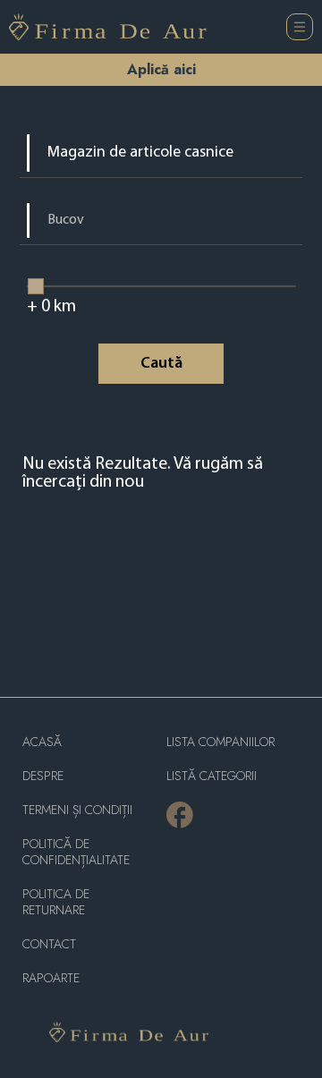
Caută (161, 364)
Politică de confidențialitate (76, 852)
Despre (43, 776)
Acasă (42, 742)
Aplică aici (161, 69)
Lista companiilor (220, 742)
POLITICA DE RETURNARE (55, 902)
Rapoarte (51, 978)
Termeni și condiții (77, 810)
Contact (49, 944)
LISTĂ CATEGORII (211, 776)
